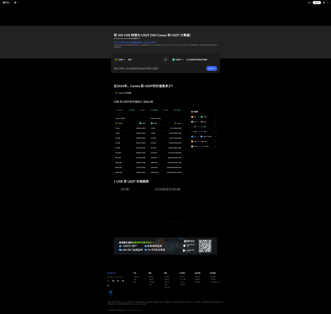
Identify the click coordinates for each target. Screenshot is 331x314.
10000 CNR (118, 172)
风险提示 (197, 282)
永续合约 (136, 276)
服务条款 (197, 279)
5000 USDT (154, 167)
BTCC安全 (182, 284)
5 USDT (153, 133)
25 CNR (117, 143)
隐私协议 (197, 276)
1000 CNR (118, 162)
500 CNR (118, 157)
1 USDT (153, 128)
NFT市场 (166, 287)
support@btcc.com (216, 282)
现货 (135, 279)
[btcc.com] (6, 3)
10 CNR (117, 138)
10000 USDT (155, 172)
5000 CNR (118, 167)
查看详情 (210, 68)
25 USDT (153, 143)
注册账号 (317, 2)
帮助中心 (166, 279)
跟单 (135, 282)
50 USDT (153, 148)
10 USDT (153, 138)
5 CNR (117, 133)
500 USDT (154, 157)
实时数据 (151, 282)
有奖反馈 (213, 279)
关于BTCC (182, 276)
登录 (309, 2)
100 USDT (154, 153)
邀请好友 (151, 276)
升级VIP (151, 279)
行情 (150, 284)
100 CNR (118, 153)
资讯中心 (166, 282)
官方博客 (166, 276)
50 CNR (117, 148)
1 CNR (117, 128)
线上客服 (213, 276)
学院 (165, 284)
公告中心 (182, 282)
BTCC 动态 (183, 279)
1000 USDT (154, 162)
